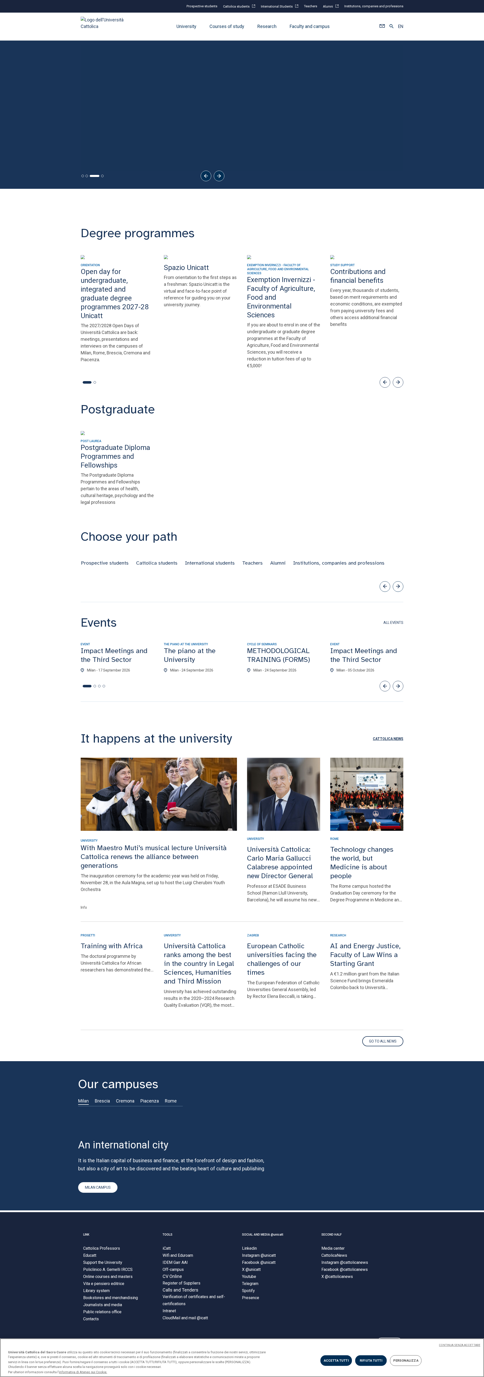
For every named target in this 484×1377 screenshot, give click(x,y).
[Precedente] (206, 176)
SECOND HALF (331, 1234)
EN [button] (400, 26)
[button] (382, 26)
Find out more (100, 131)
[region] (242, 1357)
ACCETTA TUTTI (336, 1360)
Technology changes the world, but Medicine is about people (361, 862)
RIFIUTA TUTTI (371, 1360)
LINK (86, 1234)
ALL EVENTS (393, 623)
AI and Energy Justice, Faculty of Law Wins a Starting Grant (365, 954)
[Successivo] (219, 176)
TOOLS (167, 1234)
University (186, 26)
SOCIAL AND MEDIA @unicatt (262, 1234)
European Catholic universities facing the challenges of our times (282, 959)
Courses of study (226, 26)
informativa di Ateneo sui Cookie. (83, 1372)
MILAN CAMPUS (98, 1187)
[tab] (82, 176)
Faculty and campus (310, 26)
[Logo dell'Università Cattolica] (104, 26)
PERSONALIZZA (405, 1360)
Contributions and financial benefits (121, 147)
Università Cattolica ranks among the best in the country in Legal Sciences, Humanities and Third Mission (199, 963)
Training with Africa (112, 945)
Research (267, 26)
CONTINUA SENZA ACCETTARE (459, 1345)
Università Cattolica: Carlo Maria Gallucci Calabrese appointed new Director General (280, 862)
